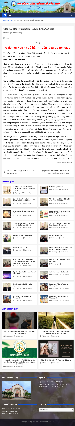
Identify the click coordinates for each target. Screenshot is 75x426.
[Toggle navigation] (9, 15)
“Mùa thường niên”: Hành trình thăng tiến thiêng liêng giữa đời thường (56, 332)
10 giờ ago (18, 193)
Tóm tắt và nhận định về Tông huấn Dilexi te (56, 360)
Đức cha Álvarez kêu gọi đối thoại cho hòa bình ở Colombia (20, 172)
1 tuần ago (18, 203)
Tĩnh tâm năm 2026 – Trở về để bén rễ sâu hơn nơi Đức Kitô (23, 224)
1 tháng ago (54, 264)
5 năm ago (8, 33)
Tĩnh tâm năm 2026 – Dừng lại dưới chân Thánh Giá (59, 200)
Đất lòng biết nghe (55, 235)
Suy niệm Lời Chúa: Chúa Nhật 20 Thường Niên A (59, 212)
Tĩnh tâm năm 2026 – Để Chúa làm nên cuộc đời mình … (59, 224)
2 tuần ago (54, 215)
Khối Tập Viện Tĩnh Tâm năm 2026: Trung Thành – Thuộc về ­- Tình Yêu (24, 188)
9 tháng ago (45, 363)
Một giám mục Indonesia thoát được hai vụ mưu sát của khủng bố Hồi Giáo (55, 172)
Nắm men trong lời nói (20, 247)
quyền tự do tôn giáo (47, 155)
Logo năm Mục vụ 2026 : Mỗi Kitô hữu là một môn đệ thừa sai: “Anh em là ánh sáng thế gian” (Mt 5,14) (20, 362)
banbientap (18, 33)
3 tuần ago (54, 252)
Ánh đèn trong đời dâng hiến (59, 272)
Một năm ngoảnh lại (56, 187)
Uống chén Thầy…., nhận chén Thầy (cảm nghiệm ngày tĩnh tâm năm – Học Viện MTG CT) (24, 261)
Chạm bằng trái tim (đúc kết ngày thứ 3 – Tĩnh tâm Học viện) (60, 248)
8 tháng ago (9, 366)
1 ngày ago (54, 189)
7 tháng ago (9, 336)
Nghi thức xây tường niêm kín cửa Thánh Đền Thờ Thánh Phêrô (19, 332)
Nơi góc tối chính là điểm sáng (23, 235)
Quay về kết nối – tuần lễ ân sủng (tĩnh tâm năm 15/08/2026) (24, 200)
